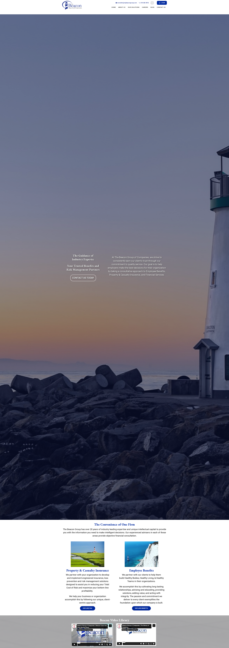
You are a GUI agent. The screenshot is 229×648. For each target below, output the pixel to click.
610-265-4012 (144, 2)
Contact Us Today (83, 278)
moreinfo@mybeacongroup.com (127, 2)
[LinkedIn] (152, 2)
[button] (113, 7)
